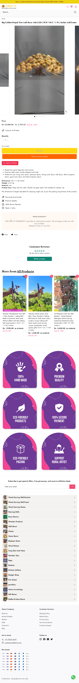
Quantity (5, 136)
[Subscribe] (72, 486)
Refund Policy (44, 616)
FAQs (3, 622)
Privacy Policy (44, 619)
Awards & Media (7, 616)
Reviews (4, 619)
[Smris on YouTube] (48, 639)
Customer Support (45, 625)
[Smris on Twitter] (52, 639)
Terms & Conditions (46, 622)
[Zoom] (66, 111)
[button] (68, 6)
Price (4, 121)
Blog (3, 628)
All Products (25, 271)
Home (3, 19)
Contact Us (5, 625)
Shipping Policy (45, 613)
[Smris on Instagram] (41, 639)
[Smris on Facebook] (44, 639)
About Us (5, 613)
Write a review (39, 259)
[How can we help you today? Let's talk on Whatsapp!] (73, 679)
